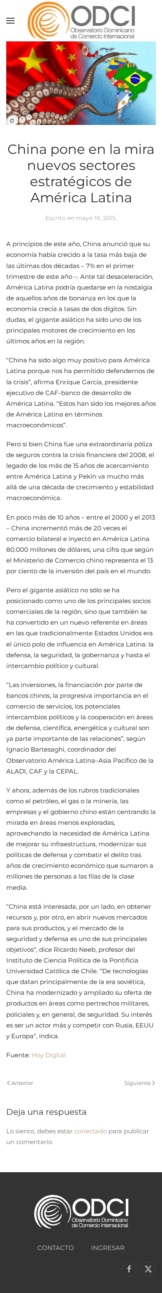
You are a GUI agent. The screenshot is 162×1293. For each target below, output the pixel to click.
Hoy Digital (49, 1055)
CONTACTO (55, 1248)
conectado (90, 1131)
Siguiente (137, 1083)
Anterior (22, 1083)
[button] (10, 20)
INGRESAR (108, 1248)
